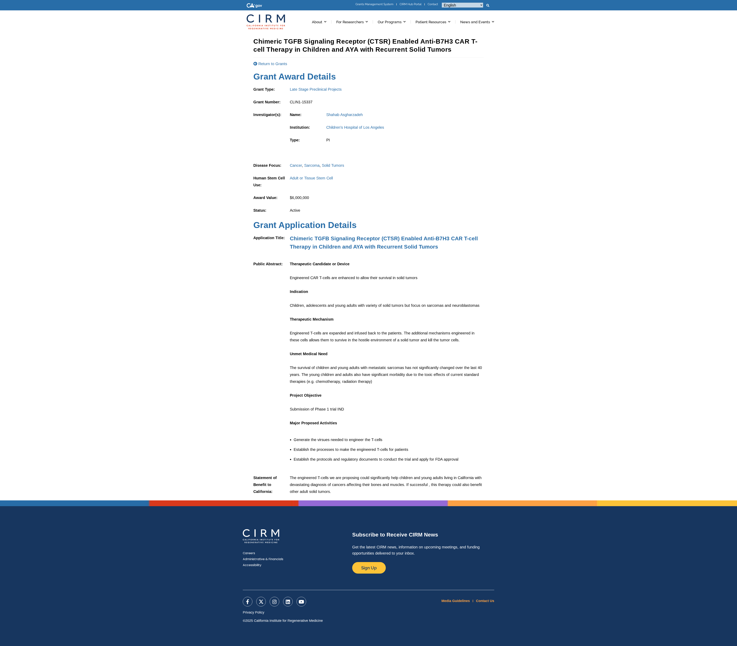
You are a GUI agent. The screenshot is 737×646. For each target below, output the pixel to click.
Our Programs (390, 22)
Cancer (296, 165)
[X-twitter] (261, 601)
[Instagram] (274, 601)
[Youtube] (301, 601)
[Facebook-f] (247, 601)
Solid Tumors (333, 165)
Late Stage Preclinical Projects (316, 89)
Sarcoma (312, 165)
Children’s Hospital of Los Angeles (355, 127)
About (317, 22)
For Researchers (350, 22)
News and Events (475, 22)
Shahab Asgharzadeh (344, 115)
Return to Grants (272, 64)
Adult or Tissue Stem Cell (311, 178)
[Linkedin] (288, 601)
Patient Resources (431, 22)
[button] (487, 5)
